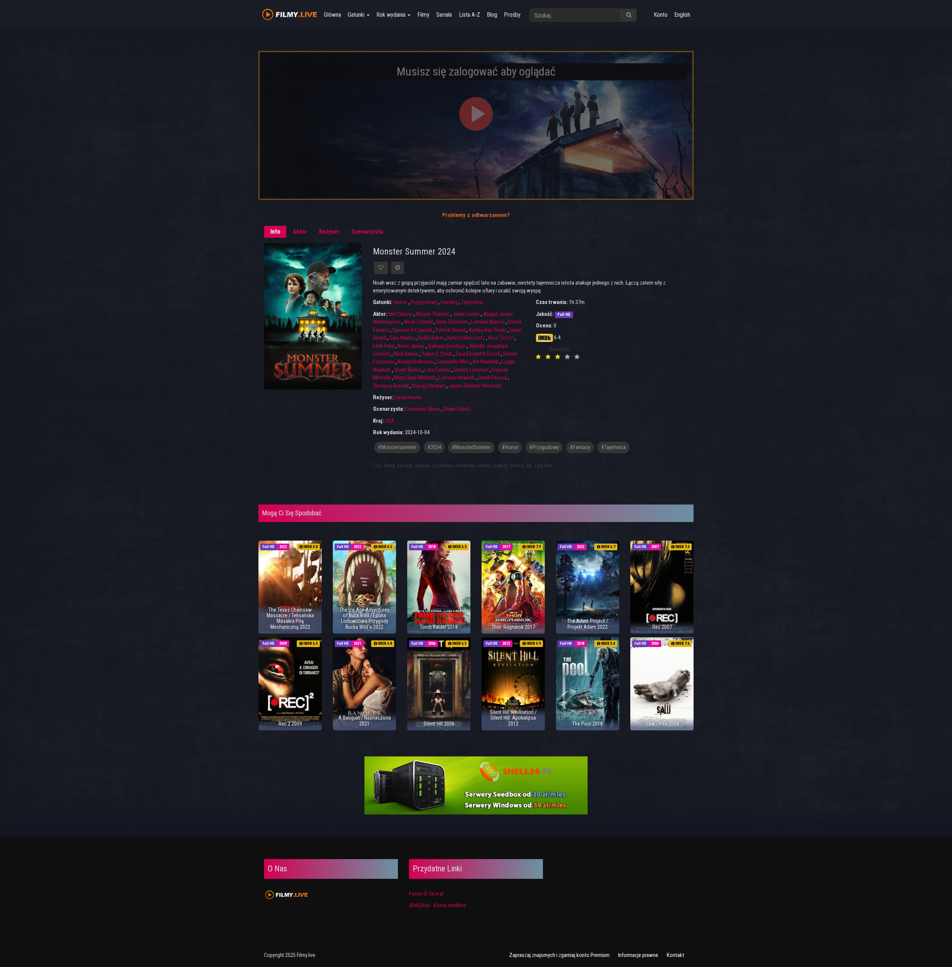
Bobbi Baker (431, 337)
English (682, 14)
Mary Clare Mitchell (414, 377)
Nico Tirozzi (501, 337)
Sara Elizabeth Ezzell (478, 353)
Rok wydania (391, 14)
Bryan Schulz (457, 409)
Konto (661, 14)
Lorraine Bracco (488, 321)
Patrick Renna (450, 330)
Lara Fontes (437, 369)
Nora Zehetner (451, 321)
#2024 (434, 447)
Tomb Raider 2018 (439, 627)
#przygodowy (544, 447)
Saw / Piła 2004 (662, 724)
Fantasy (449, 302)
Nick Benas (406, 353)
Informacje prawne (638, 955)
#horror (510, 447)
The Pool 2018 (587, 724)
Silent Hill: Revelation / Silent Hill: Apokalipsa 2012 (513, 718)
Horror (400, 302)
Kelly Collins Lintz (466, 337)
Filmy (423, 14)
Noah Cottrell (418, 321)
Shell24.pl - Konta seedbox (437, 905)
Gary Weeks (402, 337)
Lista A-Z (469, 14)
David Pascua (492, 377)
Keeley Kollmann (415, 361)
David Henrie (408, 397)
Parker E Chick (436, 353)
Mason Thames (432, 314)
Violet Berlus (407, 369)
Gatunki (357, 14)
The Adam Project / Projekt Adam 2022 (587, 624)
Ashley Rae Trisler (487, 330)
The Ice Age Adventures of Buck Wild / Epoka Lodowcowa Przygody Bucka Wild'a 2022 (365, 618)
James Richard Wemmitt (475, 385)
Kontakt (675, 955)
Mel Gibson (401, 314)
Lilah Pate (383, 346)
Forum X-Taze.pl (426, 893)
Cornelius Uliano (422, 409)
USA (389, 420)
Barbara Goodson (447, 346)
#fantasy (580, 447)
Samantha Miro (453, 361)
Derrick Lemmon (471, 369)
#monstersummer (397, 447)
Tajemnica (472, 302)
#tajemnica (613, 447)
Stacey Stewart (429, 385)
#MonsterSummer (471, 447)
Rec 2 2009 (290, 724)
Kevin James (411, 346)
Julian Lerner (466, 314)
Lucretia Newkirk (456, 377)
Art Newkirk (485, 361)
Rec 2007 (662, 627)
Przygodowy (424, 302)
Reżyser (329, 231)
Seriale (444, 14)
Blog (492, 14)
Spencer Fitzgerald (412, 330)
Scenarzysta (367, 231)
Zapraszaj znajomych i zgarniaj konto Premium (559, 955)
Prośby (512, 14)
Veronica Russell (391, 385)
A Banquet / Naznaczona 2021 (364, 720)
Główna (332, 14)
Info (275, 231)
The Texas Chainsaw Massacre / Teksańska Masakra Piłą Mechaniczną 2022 (290, 618)
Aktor (300, 231)
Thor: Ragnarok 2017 (513, 627)
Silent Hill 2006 (439, 724)
